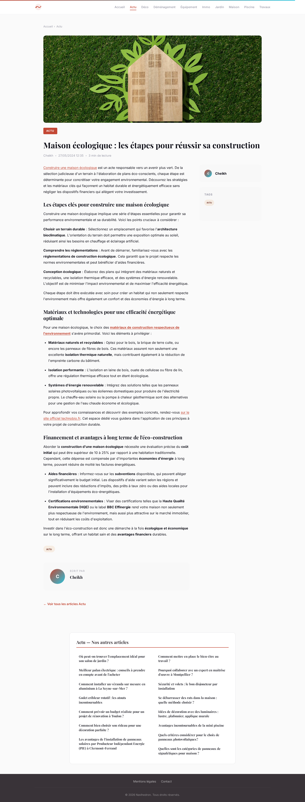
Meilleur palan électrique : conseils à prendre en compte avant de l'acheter (112, 672)
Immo (206, 7)
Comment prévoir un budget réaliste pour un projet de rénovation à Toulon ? (111, 714)
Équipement (189, 7)
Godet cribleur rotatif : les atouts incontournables (102, 700)
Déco (145, 7)
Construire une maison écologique (70, 168)
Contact (166, 781)
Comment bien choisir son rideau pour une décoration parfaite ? (110, 727)
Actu (133, 7)
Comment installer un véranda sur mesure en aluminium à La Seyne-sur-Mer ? (112, 686)
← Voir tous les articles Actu (64, 604)
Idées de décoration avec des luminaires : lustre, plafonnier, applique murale (188, 714)
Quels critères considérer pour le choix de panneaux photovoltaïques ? (188, 737)
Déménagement (165, 7)
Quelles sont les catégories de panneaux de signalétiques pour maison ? (189, 751)
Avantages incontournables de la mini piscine (191, 725)
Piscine (249, 7)
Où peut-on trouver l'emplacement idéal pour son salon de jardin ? (112, 658)
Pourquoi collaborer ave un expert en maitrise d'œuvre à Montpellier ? (191, 672)
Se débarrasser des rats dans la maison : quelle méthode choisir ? (187, 700)
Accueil (120, 7)
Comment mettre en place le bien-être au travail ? (188, 658)
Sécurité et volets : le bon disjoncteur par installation (187, 686)
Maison (234, 7)
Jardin (219, 7)
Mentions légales (144, 781)
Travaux (264, 7)
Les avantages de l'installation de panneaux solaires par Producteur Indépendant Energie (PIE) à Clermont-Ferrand (112, 743)
